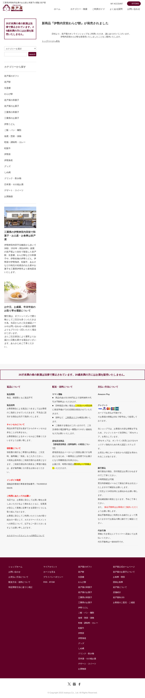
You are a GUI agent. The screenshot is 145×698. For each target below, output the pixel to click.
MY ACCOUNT (117, 4)
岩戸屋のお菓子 (85, 592)
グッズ (81, 643)
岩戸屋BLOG (118, 597)
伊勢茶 (81, 633)
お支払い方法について (18, 577)
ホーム (57, 9)
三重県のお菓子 (85, 602)
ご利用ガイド (98, 9)
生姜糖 (81, 577)
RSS (45, 582)
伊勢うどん (83, 607)
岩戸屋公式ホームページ (124, 567)
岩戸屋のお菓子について (124, 572)
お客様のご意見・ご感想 (124, 602)
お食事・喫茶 (119, 577)
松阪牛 (81, 628)
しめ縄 (81, 648)
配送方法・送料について (19, 582)
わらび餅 (82, 582)
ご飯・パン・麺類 (86, 613)
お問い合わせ (133, 9)
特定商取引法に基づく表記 (20, 587)
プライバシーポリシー (53, 577)
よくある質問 (116, 9)
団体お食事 (118, 582)
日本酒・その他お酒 (87, 658)
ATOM (52, 582)
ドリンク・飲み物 (86, 653)
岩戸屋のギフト (85, 567)
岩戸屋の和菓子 (85, 587)
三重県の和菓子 (85, 597)
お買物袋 (82, 669)
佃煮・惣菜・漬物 (86, 618)
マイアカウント (50, 567)
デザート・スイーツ (87, 664)
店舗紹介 (117, 592)
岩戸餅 (81, 572)
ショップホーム (15, 567)
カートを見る (49, 572)
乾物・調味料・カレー (88, 623)
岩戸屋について (120, 587)
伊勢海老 (82, 638)
